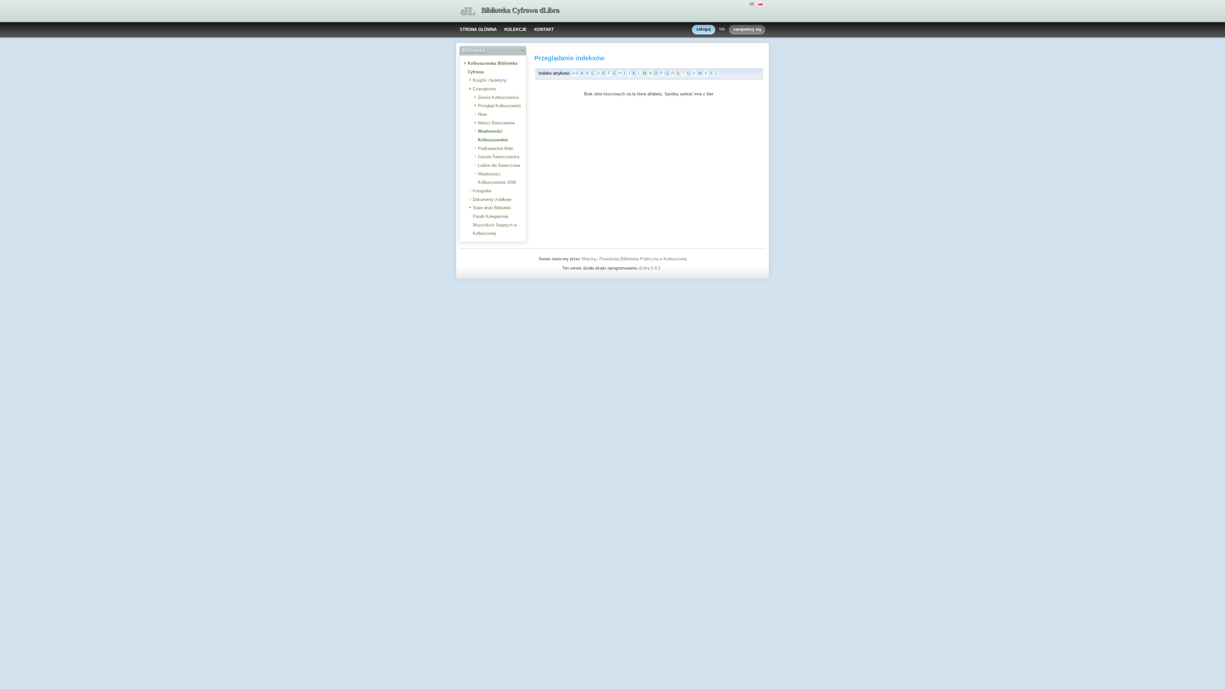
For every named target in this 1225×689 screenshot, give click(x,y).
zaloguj (703, 29)
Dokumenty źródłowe (492, 199)
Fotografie (482, 191)
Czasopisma (484, 88)
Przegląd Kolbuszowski (499, 105)
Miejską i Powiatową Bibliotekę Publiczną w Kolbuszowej (634, 258)
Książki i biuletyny (490, 80)
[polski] (761, 3)
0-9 (575, 73)
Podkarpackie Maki (495, 148)
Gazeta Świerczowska (498, 156)
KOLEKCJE (515, 29)
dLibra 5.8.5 (650, 268)
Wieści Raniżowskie (496, 123)
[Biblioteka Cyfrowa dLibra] (467, 11)
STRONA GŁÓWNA (478, 29)
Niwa (482, 114)
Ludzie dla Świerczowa (499, 165)
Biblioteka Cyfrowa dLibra (520, 10)
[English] (752, 3)
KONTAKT (544, 29)
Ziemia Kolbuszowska (498, 97)
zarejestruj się (747, 29)
